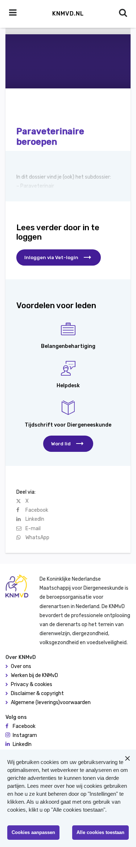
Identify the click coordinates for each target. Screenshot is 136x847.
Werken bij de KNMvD (34, 675)
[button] (68, 444)
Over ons (21, 666)
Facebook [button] (24, 726)
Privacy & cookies (31, 684)
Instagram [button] (25, 735)
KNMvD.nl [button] (68, 13)
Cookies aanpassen (33, 832)
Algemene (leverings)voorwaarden (51, 702)
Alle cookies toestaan (100, 832)
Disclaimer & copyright (37, 693)
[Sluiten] (127, 758)
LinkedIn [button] (22, 744)
